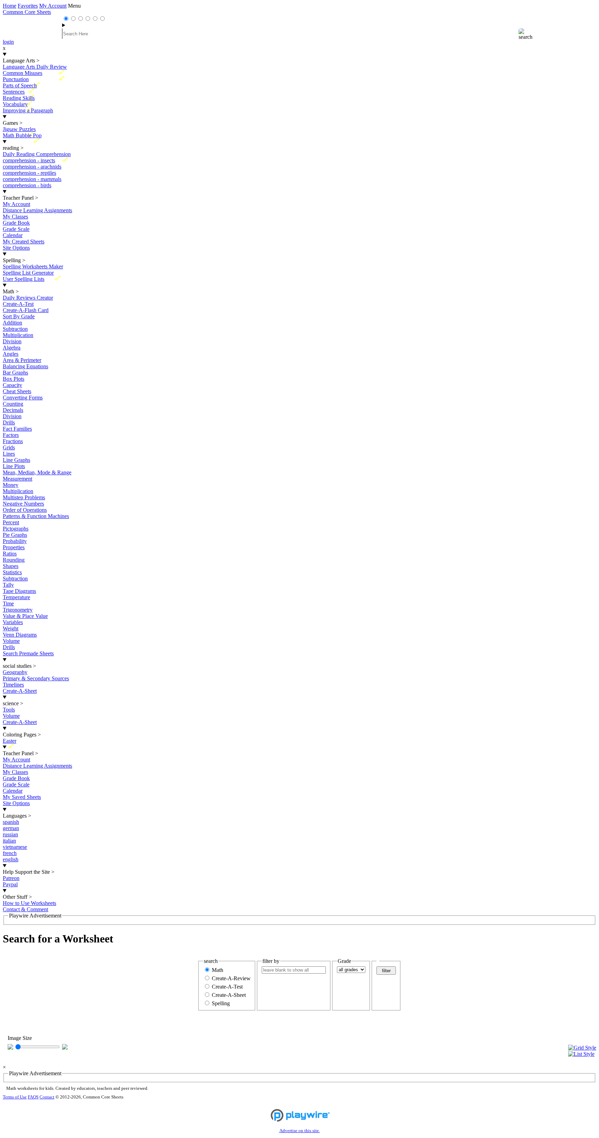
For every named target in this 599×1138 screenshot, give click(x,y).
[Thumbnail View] (582, 1048)
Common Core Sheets (27, 12)
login (8, 42)
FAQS (33, 1097)
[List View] (582, 1054)
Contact (47, 1097)
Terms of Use (15, 1097)
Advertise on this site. (299, 1130)
